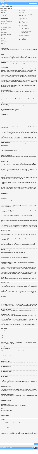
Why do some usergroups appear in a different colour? (25, 14)
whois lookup (16, 432)
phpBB (5, 127)
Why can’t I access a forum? (4, 31)
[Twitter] (33, 448)
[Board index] (4, 3)
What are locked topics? (3, 43)
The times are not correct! (4, 20)
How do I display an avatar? (4, 23)
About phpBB (18, 422)
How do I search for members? (22, 27)
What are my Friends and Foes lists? (23, 22)
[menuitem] (5, 0)
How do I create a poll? (3, 29)
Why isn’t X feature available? (22, 39)
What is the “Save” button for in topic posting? (6, 34)
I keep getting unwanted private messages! (24, 19)
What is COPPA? (2, 11)
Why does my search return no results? (23, 26)
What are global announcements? (4, 41)
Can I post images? (3, 40)
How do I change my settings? (4, 19)
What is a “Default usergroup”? (22, 15)
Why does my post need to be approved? (5, 35)
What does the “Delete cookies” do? (5, 16)
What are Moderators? (21, 11)
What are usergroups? (21, 12)
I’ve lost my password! (3, 15)
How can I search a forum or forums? (23, 25)
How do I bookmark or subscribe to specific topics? (25, 31)
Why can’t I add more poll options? (4, 30)
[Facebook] (36, 448)
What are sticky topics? (3, 42)
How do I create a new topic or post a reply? (6, 27)
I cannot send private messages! (23, 18)
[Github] (35, 448)
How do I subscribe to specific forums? (23, 32)
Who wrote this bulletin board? (22, 38)
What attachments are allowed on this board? (24, 35)
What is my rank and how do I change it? (5, 24)
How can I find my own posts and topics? (24, 28)
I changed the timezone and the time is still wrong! (6, 21)
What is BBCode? (3, 38)
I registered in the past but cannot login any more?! (6, 14)
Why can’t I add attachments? (4, 32)
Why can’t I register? (3, 12)
